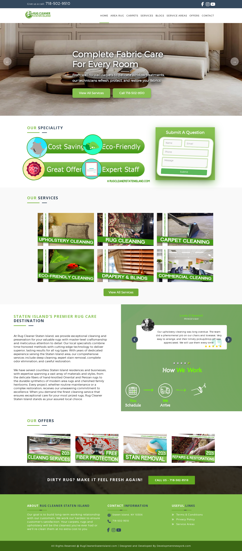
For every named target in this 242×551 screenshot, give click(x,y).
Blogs (160, 15)
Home (104, 15)
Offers (194, 15)
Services (147, 15)
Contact (208, 15)
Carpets (132, 15)
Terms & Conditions (189, 514)
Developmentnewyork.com (174, 545)
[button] (174, 363)
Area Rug (117, 15)
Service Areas (177, 15)
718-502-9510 (58, 3)
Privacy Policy (185, 519)
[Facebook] (201, 4)
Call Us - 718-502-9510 (171, 480)
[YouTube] (210, 4)
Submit (184, 171)
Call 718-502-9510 (132, 93)
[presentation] (134, 339)
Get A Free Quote (92, 93)
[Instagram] (206, 4)
